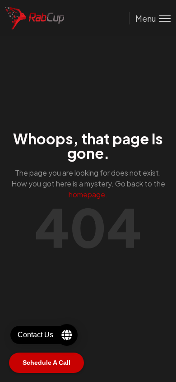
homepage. (88, 194)
